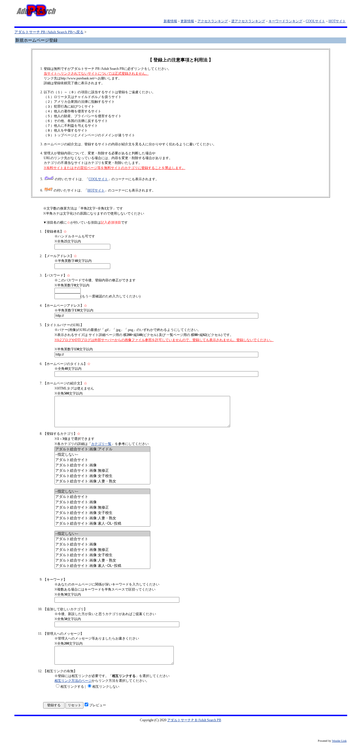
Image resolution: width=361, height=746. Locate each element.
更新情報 (187, 21)
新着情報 (170, 21)
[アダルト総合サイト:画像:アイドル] (102, 449)
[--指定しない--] (102, 454)
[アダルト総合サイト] (102, 460)
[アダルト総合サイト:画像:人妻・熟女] (102, 481)
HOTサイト (337, 21)
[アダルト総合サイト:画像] (102, 465)
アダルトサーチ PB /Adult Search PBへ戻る (48, 32)
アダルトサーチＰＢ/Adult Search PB (194, 720)
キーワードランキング (285, 21)
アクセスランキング (212, 21)
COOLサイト (315, 21)
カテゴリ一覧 (101, 444)
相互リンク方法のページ (73, 681)
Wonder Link (339, 740)
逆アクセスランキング (248, 21)
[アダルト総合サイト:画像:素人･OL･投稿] (102, 523)
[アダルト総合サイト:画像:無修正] (102, 470)
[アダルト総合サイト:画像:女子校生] (102, 476)
